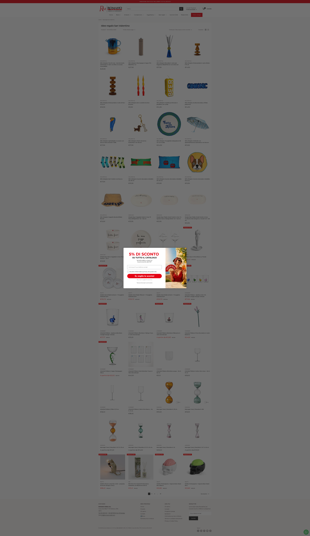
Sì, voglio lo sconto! (144, 276)
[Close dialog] (184, 250)
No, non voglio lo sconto (144, 279)
